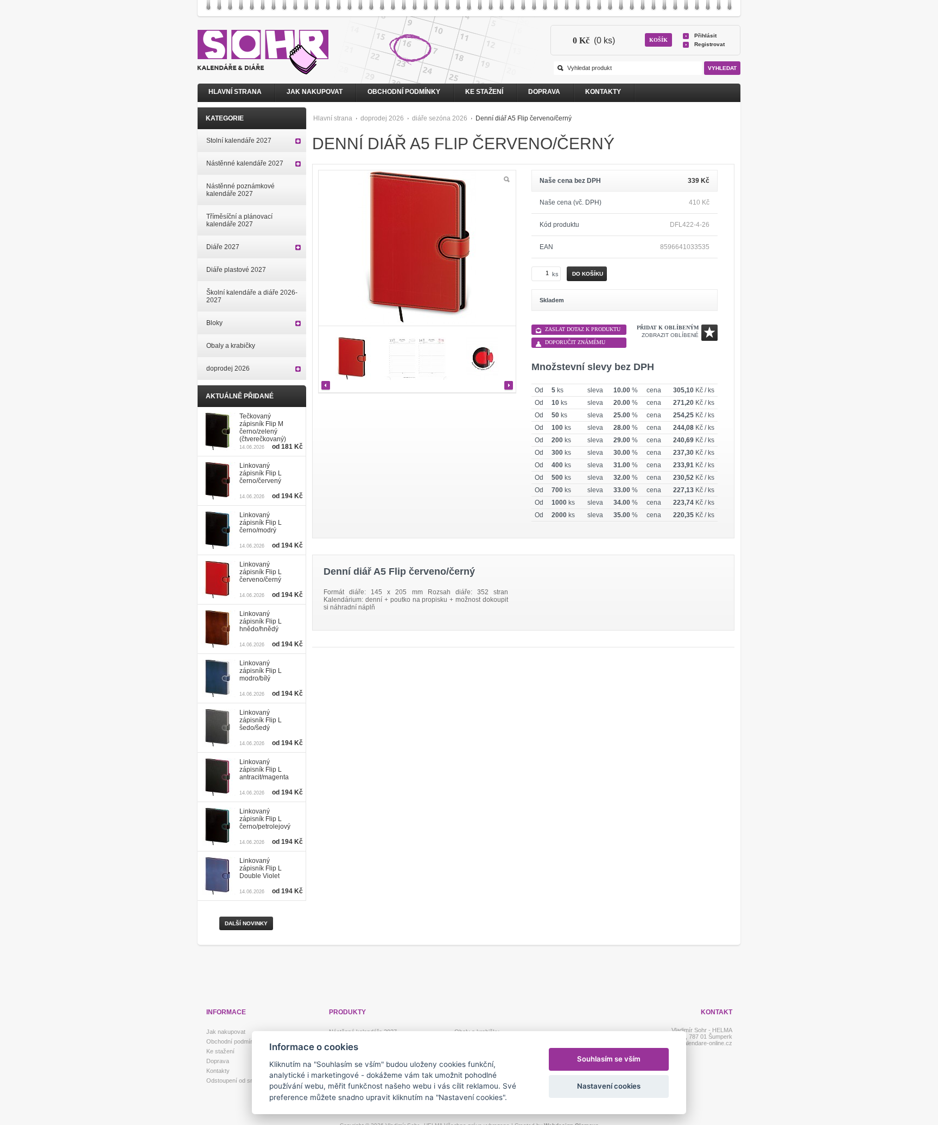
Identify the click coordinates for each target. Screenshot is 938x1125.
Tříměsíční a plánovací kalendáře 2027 (239, 220)
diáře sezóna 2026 (439, 118)
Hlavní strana (332, 118)
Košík (658, 40)
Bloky (214, 323)
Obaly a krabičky (230, 345)
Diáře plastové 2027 (236, 270)
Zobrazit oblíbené (670, 335)
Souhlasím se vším (609, 1058)
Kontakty (603, 92)
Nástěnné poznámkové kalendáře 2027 (240, 190)
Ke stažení (484, 92)
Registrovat (709, 44)
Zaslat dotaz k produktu (582, 329)
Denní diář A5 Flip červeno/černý (524, 118)
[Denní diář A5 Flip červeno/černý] (351, 359)
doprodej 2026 (382, 118)
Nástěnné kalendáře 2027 (244, 163)
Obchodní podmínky (403, 92)
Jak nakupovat (315, 92)
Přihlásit (705, 36)
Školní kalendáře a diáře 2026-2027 (251, 296)
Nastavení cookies (609, 1086)
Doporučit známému (575, 342)
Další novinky (246, 923)
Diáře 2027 (222, 247)
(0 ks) (594, 40)
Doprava (544, 92)
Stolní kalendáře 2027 (238, 140)
